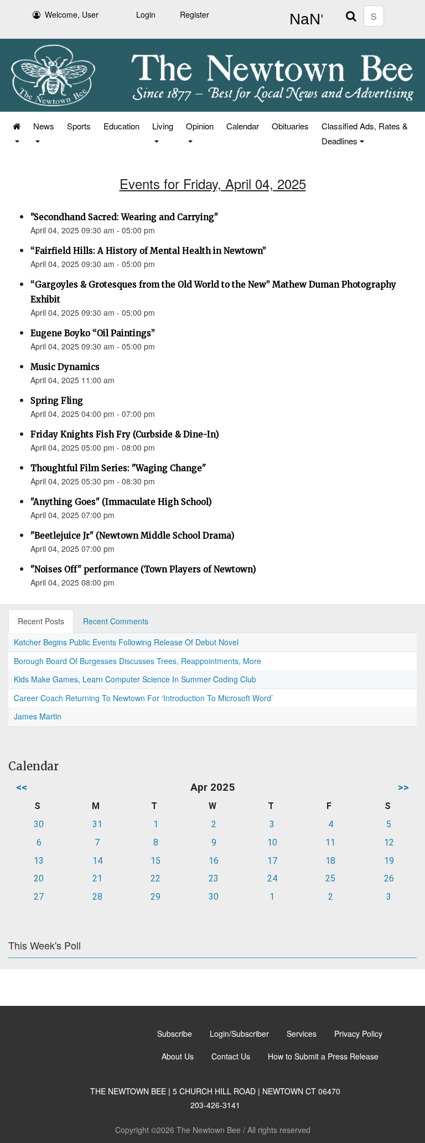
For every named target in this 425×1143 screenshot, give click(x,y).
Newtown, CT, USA (304, 19)
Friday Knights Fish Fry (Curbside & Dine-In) (124, 434)
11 (330, 842)
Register (194, 14)
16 (214, 860)
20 (39, 878)
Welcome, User (72, 14)
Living (162, 126)
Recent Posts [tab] (41, 621)
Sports (79, 126)
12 (389, 842)
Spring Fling (56, 400)
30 (39, 824)
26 (389, 878)
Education (121, 126)
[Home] (15, 133)
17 (272, 860)
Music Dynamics (65, 367)
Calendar (242, 126)
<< (21, 787)
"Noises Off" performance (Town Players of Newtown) (143, 569)
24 (272, 878)
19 (389, 860)
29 (155, 896)
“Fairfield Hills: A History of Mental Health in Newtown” (148, 251)
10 (272, 842)
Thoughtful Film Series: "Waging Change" (118, 468)
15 (155, 860)
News (43, 126)
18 (330, 860)
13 (39, 860)
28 (97, 896)
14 (97, 860)
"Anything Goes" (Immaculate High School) (121, 502)
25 (330, 878)
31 (97, 824)
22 (155, 878)
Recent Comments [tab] (115, 621)
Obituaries (290, 126)
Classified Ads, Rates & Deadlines (365, 133)
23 (214, 878)
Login (146, 14)
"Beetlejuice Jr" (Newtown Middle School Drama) (132, 535)
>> (403, 787)
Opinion (200, 126)
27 (39, 896)
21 (97, 878)
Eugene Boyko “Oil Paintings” (92, 333)
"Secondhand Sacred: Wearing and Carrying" (124, 217)
